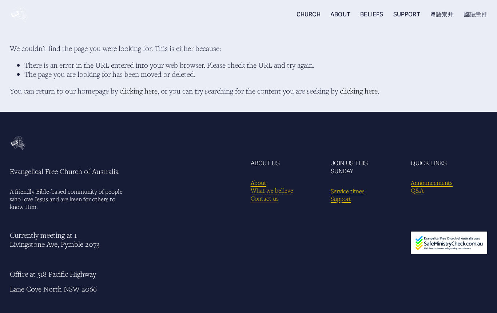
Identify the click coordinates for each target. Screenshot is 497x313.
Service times (348, 191)
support (406, 14)
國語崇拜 (475, 14)
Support (341, 199)
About (258, 183)
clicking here (139, 91)
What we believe (272, 190)
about (340, 14)
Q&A (417, 190)
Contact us (265, 198)
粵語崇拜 (442, 14)
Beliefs (371, 14)
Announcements (432, 183)
